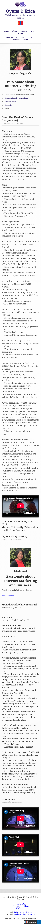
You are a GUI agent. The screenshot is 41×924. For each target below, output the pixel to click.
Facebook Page (10, 101)
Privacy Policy (20, 904)
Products (23, 31)
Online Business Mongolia (24, 914)
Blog (22, 37)
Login (25, 39)
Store (30, 37)
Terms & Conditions (20, 906)
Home (6, 31)
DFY (32, 31)
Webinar (16, 39)
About (14, 31)
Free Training (11, 37)
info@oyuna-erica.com (23, 912)
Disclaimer (20, 908)
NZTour (20, 33)
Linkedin (8, 105)
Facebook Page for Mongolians (16, 98)
